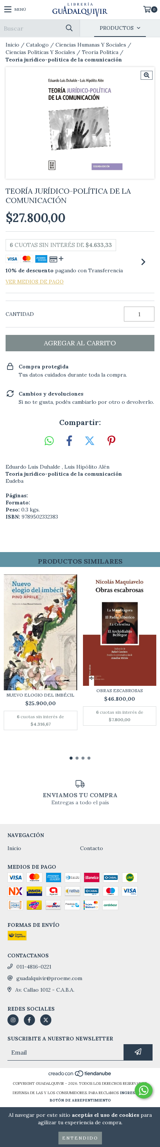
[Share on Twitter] (90, 441)
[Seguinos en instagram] (13, 1020)
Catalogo (37, 44)
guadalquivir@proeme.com (49, 978)
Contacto (91, 848)
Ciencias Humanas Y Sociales (90, 44)
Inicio (12, 44)
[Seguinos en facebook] (29, 1020)
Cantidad (20, 314)
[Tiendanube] (80, 1076)
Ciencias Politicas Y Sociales (40, 52)
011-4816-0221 (33, 966)
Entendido (80, 1138)
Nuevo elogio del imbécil (40, 695)
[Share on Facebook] (69, 441)
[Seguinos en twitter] (45, 1020)
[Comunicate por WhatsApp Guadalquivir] (144, 1090)
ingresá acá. (134, 1092)
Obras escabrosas (119, 690)
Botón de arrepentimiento (80, 1100)
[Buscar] (68, 28)
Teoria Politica (100, 52)
